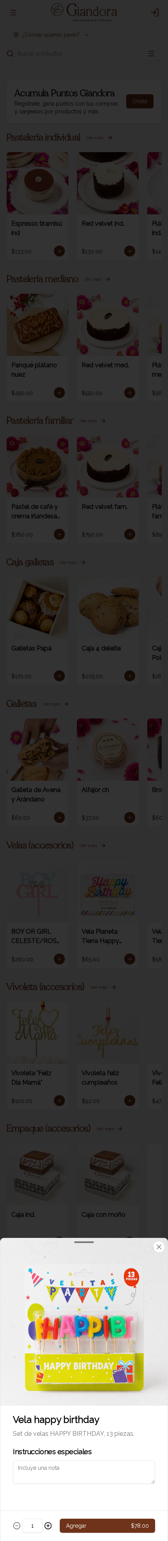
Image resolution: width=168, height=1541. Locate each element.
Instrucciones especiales (52, 1452)
